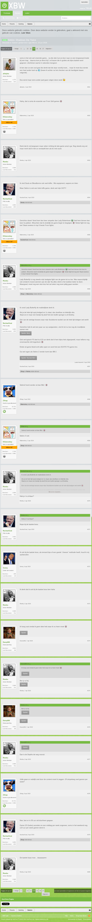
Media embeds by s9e (41, 919)
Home (71, 915)
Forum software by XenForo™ (17, 919)
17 (43, 48)
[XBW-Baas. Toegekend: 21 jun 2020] (4, 412)
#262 (88, 115)
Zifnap (22, 294)
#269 (88, 440)
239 (15, 574)
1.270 (14, 79)
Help (66, 915)
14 (34, 48)
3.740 (14, 126)
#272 (88, 566)
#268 (88, 399)
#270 (88, 501)
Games (15, 43)
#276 (88, 727)
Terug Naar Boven (81, 915)
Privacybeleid (87, 919)
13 (30, 48)
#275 (88, 690)
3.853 (14, 205)
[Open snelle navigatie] (90, 24)
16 (40, 48)
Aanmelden (84, 2)
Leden (27, 13)
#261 (88, 87)
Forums (17, 13)
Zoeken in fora (9, 18)
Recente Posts (24, 18)
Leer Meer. (26, 33)
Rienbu (5, 162)
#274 (88, 641)
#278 (88, 793)
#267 (88, 366)
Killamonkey (7, 117)
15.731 (14, 406)
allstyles (6, 74)
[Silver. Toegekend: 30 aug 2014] (4, 132)
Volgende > (49, 48)
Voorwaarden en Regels (75, 919)
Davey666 (6, 642)
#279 (88, 834)
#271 (88, 529)
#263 (88, 160)
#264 (88, 197)
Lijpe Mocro (32, 43)
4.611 (14, 648)
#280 (88, 872)
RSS (89, 916)
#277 (88, 759)
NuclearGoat (7, 199)
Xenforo (19, 915)
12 (27, 48)
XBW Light (5, 915)
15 (37, 48)
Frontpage (7, 13)
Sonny (5, 568)
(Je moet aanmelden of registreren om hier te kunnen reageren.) (72, 891)
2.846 (14, 167)
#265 (88, 234)
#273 (88, 603)
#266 (88, 289)
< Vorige (16, 48)
